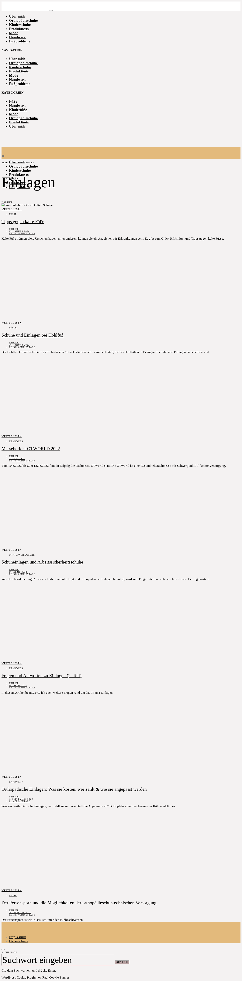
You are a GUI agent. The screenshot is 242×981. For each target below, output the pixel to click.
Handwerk (17, 37)
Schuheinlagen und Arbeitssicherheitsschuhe (42, 562)
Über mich (17, 16)
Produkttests (19, 29)
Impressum (17, 937)
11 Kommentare (19, 801)
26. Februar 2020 (20, 912)
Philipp (14, 229)
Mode (13, 33)
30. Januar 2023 (19, 345)
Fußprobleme (19, 41)
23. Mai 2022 (17, 458)
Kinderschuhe (20, 25)
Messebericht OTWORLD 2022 (31, 448)
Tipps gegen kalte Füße (23, 221)
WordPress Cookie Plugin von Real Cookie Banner (35, 977)
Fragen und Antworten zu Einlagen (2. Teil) (41, 675)
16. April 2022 (18, 572)
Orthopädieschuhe (23, 20)
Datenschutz (18, 941)
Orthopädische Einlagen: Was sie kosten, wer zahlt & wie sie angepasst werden (74, 789)
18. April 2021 (18, 685)
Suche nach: (10, 952)
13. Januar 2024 (19, 231)
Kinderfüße (18, 110)
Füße (13, 101)
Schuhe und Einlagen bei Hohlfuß (33, 335)
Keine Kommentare (22, 233)
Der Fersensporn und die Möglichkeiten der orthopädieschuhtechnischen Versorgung (79, 902)
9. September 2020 (21, 799)
